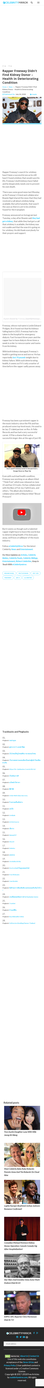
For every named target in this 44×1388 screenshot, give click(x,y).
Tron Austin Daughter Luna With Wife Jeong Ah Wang (20, 1133)
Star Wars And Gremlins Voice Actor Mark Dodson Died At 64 (22, 1281)
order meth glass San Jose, (18, 795)
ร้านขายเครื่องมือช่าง (16, 802)
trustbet (12, 903)
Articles (24, 555)
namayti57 (12, 835)
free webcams (14, 875)
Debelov (12, 848)
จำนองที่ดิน (12, 910)
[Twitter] (20, 1337)
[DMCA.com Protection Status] (12, 1356)
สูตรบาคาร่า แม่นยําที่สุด (17, 747)
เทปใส (11, 809)
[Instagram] (17, 1337)
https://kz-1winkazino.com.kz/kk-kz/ (22, 769)
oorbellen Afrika (15, 861)
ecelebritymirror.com (19, 1377)
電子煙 (11, 789)
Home (4, 87)
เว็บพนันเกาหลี (14, 776)
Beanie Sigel (9, 573)
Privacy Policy (10, 1365)
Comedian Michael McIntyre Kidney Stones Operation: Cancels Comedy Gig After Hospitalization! (20, 1245)
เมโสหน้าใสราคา (14, 782)
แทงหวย (12, 855)
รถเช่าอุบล (12, 740)
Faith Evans (23, 573)
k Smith (34, 94)
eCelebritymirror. (19, 564)
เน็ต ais (11, 828)
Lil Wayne (28, 578)
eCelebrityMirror (16, 546)
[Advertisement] (22, 33)
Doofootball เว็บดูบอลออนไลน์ (19, 868)
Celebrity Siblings (30, 558)
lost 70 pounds (18, 357)
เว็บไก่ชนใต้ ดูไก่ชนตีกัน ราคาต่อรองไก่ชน (22, 754)
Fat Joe (35, 573)
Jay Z (18, 578)
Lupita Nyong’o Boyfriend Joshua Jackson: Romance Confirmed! (22, 1207)
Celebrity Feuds (15, 558)
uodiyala (12, 815)
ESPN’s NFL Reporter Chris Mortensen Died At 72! (20, 1318)
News (11, 87)
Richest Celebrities (23, 561)
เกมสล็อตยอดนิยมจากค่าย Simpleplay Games (23, 897)
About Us (24, 1356)
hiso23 (11, 842)
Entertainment (26, 549)
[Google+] (37, 1333)
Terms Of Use (28, 1362)
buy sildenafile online (16, 917)
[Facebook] (34, 1333)
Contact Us (34, 1356)
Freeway (21, 319)
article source (14, 822)
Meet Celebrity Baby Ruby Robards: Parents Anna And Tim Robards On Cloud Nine (21, 1172)
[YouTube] (23, 1337)
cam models (13, 881)
